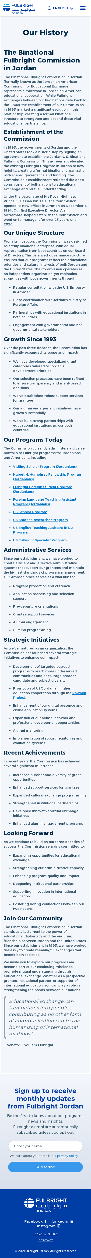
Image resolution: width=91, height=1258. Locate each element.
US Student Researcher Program (40, 520)
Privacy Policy (46, 1234)
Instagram (46, 1226)
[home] (19, 8)
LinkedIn (60, 1221)
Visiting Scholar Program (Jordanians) (45, 467)
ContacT (45, 1240)
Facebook (33, 1221)
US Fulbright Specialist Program (40, 540)
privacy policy (67, 1156)
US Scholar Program (30, 512)
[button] (61, 8)
